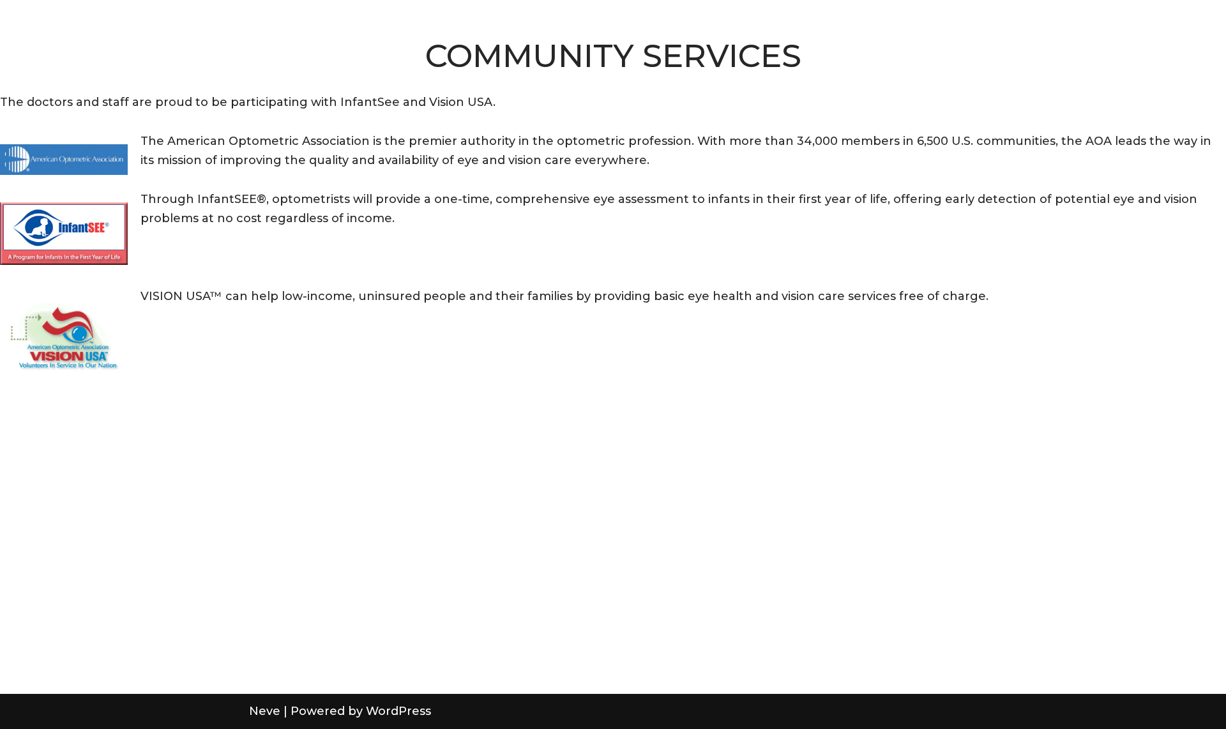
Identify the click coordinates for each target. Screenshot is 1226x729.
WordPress (398, 711)
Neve (264, 711)
